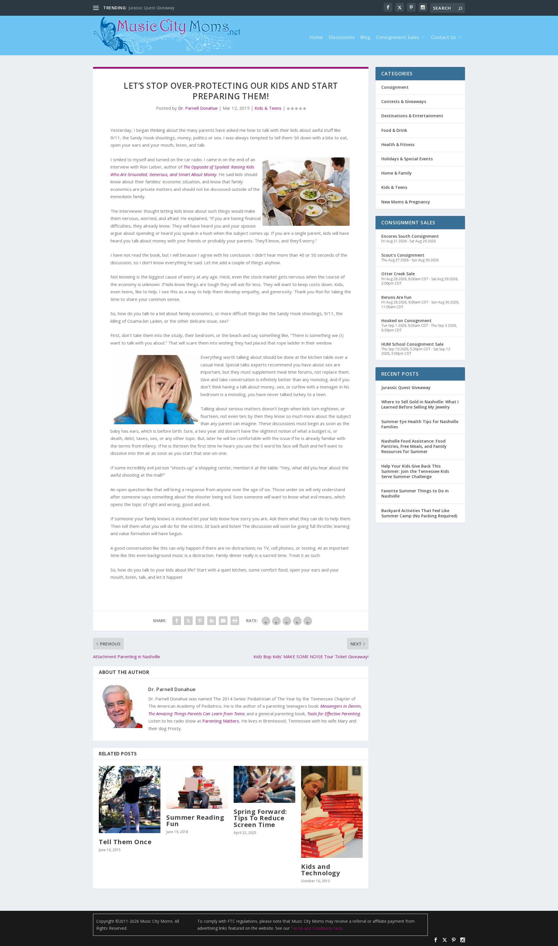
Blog (365, 37)
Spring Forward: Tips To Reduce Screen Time (260, 817)
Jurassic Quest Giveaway (406, 387)
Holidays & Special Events (407, 158)
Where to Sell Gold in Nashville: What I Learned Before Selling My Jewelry (420, 404)
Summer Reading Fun (195, 820)
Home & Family (396, 173)
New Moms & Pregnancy (405, 202)
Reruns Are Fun (396, 297)
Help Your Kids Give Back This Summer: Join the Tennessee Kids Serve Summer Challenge (415, 471)
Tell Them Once (125, 841)
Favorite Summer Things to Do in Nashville (415, 493)
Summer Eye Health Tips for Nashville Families (419, 424)
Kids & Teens (268, 108)
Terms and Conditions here (316, 928)
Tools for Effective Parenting (333, 713)
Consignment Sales (397, 37)
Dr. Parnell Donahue (198, 108)
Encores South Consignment (410, 236)
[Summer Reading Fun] (197, 787)
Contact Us (443, 37)
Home (316, 37)
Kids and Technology (320, 869)
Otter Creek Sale (398, 273)
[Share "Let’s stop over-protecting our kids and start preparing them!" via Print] (235, 620)
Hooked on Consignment (406, 320)
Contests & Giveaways (403, 101)
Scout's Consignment (402, 255)
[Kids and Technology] (332, 812)
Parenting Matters (220, 721)
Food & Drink (394, 130)
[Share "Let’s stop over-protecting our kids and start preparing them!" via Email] (223, 620)
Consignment (395, 87)
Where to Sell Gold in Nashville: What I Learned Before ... (181, 7)
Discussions (342, 37)
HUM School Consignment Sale (412, 344)
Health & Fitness (397, 144)
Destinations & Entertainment (412, 115)
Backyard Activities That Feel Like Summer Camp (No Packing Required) (419, 513)
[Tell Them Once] (129, 799)
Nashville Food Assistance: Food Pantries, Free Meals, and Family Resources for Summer (414, 446)
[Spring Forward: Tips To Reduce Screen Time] (264, 784)
